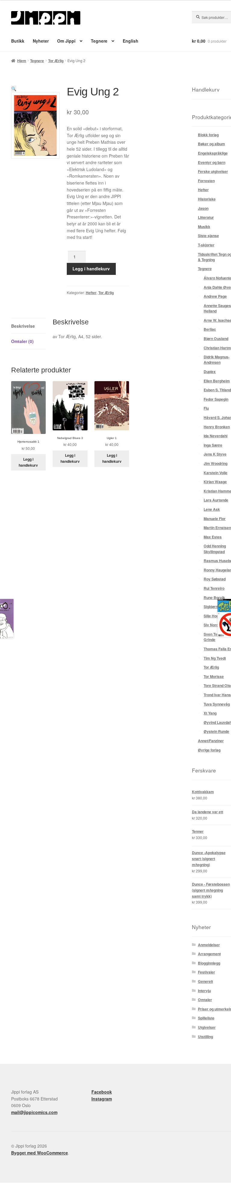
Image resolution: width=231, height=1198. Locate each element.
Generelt (205, 981)
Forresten (206, 180)
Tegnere (99, 41)
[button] (13, 89)
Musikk (204, 226)
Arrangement (209, 953)
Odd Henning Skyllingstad (215, 548)
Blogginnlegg (209, 963)
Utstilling (205, 1036)
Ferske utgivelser (213, 171)
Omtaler (205, 999)
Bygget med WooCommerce (39, 1153)
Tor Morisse (214, 676)
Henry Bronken (217, 426)
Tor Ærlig (55, 60)
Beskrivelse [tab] (23, 326)
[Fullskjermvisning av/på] (19, 1187)
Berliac (210, 329)
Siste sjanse (208, 235)
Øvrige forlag (209, 750)
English (130, 41)
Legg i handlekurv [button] (28, 462)
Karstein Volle (215, 472)
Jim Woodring (215, 463)
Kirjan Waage (215, 481)
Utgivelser (207, 1027)
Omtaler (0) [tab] (22, 341)
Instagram (101, 1099)
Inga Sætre (213, 445)
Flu (206, 408)
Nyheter (41, 41)
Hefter (91, 292)
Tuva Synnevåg (217, 704)
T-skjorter (206, 245)
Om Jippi (66, 41)
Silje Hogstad (215, 616)
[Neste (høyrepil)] (19, 1195)
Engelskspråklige (213, 153)
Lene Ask (212, 509)
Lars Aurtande (216, 500)
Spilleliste (206, 1018)
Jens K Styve (215, 454)
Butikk (17, 41)
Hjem (21, 60)
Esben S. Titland (217, 390)
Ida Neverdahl (215, 435)
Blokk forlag (208, 134)
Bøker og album (211, 143)
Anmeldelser (209, 944)
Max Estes (213, 537)
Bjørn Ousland (216, 338)
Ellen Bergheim (217, 381)
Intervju (204, 990)
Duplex (210, 371)
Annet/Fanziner (211, 740)
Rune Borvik (214, 597)
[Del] (32, 1187)
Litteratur (206, 217)
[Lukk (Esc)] (45, 1187)
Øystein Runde (216, 731)
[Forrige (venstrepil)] (6, 1195)
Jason (203, 208)
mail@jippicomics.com (34, 1112)
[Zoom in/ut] (6, 1187)
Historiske (207, 199)
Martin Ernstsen (217, 527)
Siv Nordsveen (216, 625)
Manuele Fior (215, 518)
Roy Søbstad (215, 579)
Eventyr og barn (211, 162)
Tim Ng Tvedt (215, 658)
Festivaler (206, 972)
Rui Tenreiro (214, 588)
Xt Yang (210, 713)
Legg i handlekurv (91, 269)
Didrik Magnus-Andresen (216, 359)
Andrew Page (215, 296)
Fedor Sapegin (216, 399)
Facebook (101, 1092)
